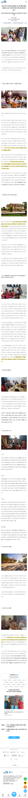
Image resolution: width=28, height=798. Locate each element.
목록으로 (14, 737)
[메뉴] (26, 1)
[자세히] (16, 780)
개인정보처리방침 (12, 781)
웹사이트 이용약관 (6, 781)
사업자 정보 (22, 772)
